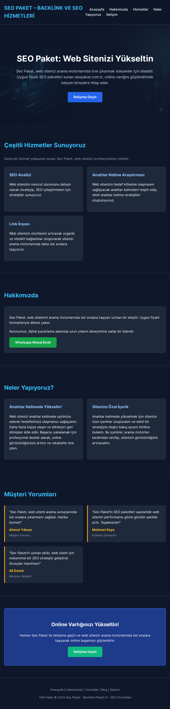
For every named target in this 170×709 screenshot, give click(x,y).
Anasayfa (96, 9)
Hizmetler (140, 9)
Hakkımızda (118, 9)
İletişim (112, 14)
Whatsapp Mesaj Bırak (33, 342)
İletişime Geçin (85, 97)
